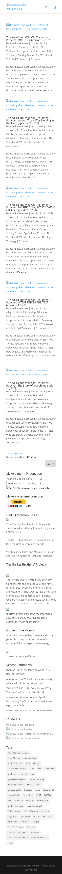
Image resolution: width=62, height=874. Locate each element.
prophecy (25, 225)
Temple (41, 233)
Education (11, 47)
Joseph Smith (14, 795)
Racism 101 (48, 816)
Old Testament (14, 134)
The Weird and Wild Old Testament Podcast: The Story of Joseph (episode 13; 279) (29, 385)
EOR (32, 768)
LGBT (19, 587)
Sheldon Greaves (19, 43)
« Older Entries (14, 453)
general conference (17, 779)
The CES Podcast (15, 827)
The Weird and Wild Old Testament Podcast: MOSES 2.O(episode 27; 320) (29, 39)
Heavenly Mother (15, 784)
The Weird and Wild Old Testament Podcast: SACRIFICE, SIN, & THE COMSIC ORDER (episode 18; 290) (30, 207)
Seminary (11, 55)
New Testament (34, 805)
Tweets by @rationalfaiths (20, 656)
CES (28, 763)
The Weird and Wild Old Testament (24, 832)
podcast (45, 811)
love (9, 800)
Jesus (37, 789)
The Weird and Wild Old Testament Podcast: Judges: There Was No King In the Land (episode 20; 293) (30, 120)
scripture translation (42, 51)
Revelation (12, 821)
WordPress (31, 869)
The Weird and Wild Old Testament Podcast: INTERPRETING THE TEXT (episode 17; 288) (28, 302)
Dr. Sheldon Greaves (17, 768)
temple (36, 821)
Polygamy (12, 816)
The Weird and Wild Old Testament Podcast (27, 837)
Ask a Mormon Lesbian (18, 752)
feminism (12, 774)
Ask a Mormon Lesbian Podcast (22, 758)
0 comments (37, 59)
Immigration (13, 399)
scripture (24, 51)
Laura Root (28, 795)
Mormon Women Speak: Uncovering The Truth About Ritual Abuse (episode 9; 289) (29, 701)
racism (36, 816)
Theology (47, 237)
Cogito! (11, 613)
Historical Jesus (34, 784)
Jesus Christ (23, 221)
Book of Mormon (15, 763)
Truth (10, 842)
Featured (24, 47)
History (48, 217)
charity (36, 763)
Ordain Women (31, 811)
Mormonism (42, 800)
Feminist (23, 774)
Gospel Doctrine (36, 779)
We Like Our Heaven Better (37, 710)
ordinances (12, 225)
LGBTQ (47, 795)
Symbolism (30, 233)
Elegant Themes (30, 865)
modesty (19, 800)
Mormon (30, 800)
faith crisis (49, 768)
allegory (10, 312)
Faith (39, 768)
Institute (34, 47)
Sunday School (26, 55)
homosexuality (14, 789)
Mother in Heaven (16, 805)
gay (32, 774)
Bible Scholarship (26, 312)
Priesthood (25, 816)
